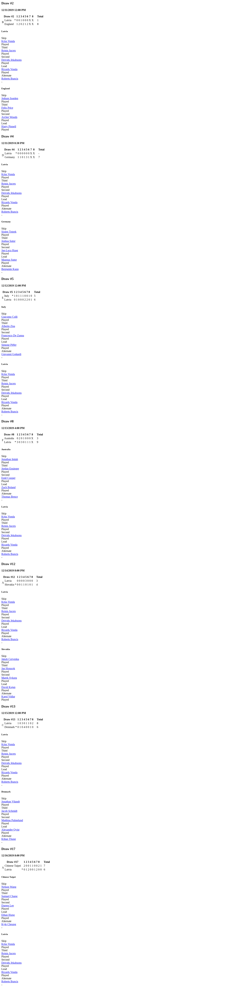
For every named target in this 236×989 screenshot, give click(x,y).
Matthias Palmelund (12, 820)
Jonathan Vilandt (10, 801)
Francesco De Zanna (12, 335)
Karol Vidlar (8, 696)
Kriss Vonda (8, 41)
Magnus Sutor (9, 259)
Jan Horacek (8, 668)
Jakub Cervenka (10, 659)
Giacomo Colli (9, 316)
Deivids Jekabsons (11, 59)
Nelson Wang (8, 886)
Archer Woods (9, 117)
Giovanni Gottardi (11, 354)
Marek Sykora (9, 677)
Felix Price (7, 107)
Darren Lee (7, 905)
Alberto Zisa (8, 326)
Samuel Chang (9, 896)
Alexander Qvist (10, 829)
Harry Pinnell (8, 126)
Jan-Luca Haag (9, 250)
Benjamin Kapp (10, 269)
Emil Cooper (8, 477)
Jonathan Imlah (9, 459)
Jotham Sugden (9, 98)
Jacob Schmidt (9, 810)
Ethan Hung (8, 914)
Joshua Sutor (8, 241)
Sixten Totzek (8, 231)
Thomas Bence (9, 496)
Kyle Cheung (8, 924)
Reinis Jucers (8, 50)
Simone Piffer (8, 344)
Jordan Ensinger (10, 468)
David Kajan (8, 687)
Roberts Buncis (9, 78)
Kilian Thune (8, 839)
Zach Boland (8, 487)
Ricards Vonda (9, 69)
